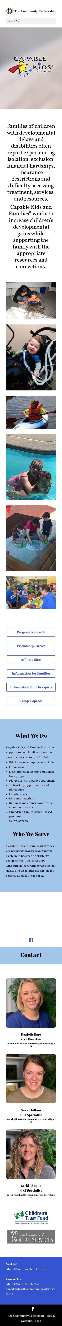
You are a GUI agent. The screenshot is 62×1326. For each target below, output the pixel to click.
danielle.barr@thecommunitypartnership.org (31, 1044)
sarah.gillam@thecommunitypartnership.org (31, 1120)
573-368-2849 (31, 1284)
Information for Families (31, 673)
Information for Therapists (31, 687)
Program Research (31, 632)
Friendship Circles (31, 646)
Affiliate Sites (31, 660)
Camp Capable (31, 701)
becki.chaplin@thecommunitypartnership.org (31, 1195)
